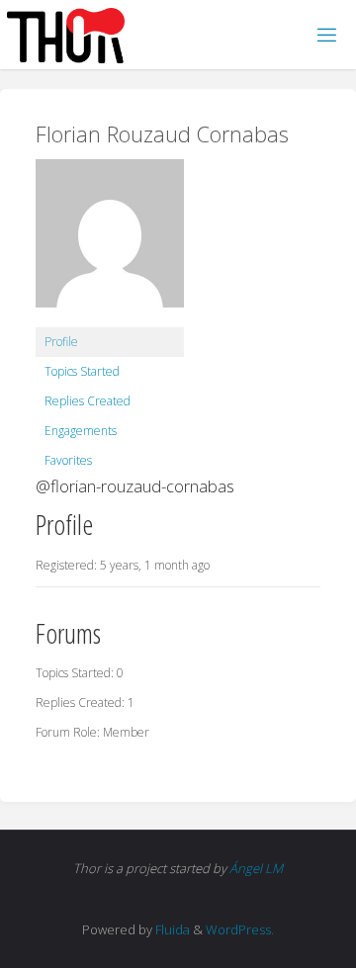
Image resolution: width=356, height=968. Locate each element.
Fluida (171, 929)
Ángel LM (256, 868)
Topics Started (82, 371)
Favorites (68, 460)
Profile (61, 341)
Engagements (80, 430)
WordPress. (240, 929)
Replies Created (87, 401)
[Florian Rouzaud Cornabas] (110, 241)
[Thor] (66, 34)
